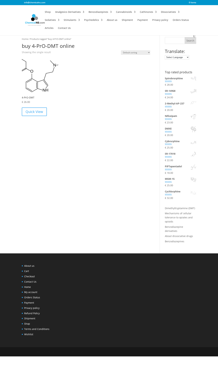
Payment (142, 20)
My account (30, 292)
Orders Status (181, 20)
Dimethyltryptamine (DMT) (180, 208)
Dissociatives (168, 12)
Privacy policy (160, 20)
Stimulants (70, 20)
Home (25, 38)
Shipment (127, 20)
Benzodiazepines (98, 12)
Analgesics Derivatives (68, 12)
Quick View (34, 111)
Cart (26, 271)
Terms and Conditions (36, 329)
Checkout (29, 276)
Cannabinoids (124, 12)
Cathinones (146, 12)
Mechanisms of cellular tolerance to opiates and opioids (179, 217)
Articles (49, 28)
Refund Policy (32, 313)
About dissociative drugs (179, 236)
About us (112, 20)
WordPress (78, 351)
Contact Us (64, 28)
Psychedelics (91, 20)
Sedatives (50, 20)
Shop (48, 12)
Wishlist (28, 334)
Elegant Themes (46, 351)
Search (190, 40)
